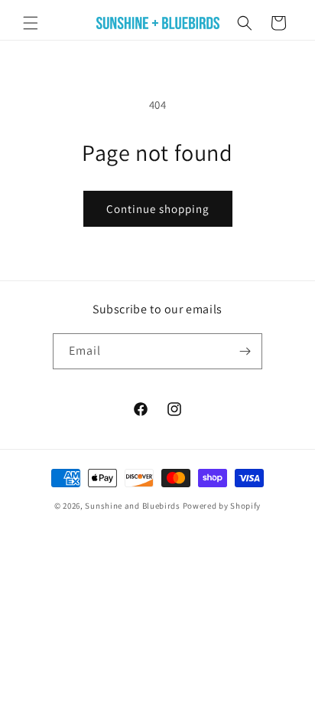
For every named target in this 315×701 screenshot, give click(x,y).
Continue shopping (157, 208)
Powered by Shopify (222, 505)
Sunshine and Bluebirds (133, 505)
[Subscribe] (244, 351)
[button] (30, 23)
